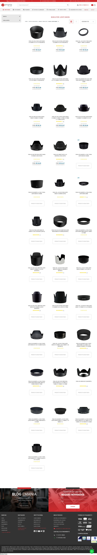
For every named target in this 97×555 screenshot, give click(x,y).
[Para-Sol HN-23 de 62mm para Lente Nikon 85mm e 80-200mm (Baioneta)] (60, 221)
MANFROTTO (4, 522)
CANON (3, 520)
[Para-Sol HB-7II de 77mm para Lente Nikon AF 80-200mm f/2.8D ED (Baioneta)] (37, 297)
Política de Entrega (59, 524)
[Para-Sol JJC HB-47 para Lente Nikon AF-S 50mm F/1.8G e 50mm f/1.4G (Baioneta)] (60, 335)
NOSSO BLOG (37, 524)
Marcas (86, 9)
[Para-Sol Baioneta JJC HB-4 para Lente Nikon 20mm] (84, 184)
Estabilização (51, 9)
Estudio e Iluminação (39, 9)
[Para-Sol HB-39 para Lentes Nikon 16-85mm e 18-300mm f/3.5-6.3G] (84, 108)
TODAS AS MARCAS (6, 532)
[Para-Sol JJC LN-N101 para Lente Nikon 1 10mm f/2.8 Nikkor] (84, 32)
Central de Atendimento (60, 518)
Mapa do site (37, 522)
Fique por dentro (24, 505)
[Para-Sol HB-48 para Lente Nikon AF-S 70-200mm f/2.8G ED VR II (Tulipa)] (60, 70)
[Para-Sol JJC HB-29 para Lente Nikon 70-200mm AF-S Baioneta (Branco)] (60, 259)
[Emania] (7, 5)
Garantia (56, 526)
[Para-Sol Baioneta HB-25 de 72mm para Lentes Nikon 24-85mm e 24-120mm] (84, 70)
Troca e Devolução (59, 522)
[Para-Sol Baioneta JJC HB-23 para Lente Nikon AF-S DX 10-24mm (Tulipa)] (37, 335)
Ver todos (7, 9)
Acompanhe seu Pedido (59, 520)
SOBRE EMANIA (37, 518)
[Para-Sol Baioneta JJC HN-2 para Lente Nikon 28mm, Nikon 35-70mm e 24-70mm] (84, 221)
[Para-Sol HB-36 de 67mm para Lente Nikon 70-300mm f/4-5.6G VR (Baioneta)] (37, 259)
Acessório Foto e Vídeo (76, 9)
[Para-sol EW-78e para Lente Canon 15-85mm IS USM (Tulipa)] (37, 146)
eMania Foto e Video (26, 21)
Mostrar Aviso (3, 554)
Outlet (92, 9)
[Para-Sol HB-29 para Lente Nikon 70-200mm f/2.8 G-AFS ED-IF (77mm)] (60, 297)
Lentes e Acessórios (33, 21)
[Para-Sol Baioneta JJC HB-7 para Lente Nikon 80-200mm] (84, 146)
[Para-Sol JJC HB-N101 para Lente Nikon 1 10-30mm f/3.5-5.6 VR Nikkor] (84, 297)
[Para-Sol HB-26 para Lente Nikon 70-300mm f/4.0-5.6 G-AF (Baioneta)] (37, 32)
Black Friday (37, 526)
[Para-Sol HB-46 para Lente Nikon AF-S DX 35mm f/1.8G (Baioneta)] (37, 70)
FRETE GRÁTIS (21, 526)
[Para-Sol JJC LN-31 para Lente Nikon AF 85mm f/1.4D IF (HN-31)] (84, 259)
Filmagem (27, 9)
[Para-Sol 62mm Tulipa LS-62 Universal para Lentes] (60, 146)
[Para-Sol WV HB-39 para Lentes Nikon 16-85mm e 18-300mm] (37, 108)
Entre (80, 5)
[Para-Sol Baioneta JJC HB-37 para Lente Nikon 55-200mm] (37, 184)
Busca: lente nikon (52, 21)
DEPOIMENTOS (37, 520)
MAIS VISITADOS (22, 518)
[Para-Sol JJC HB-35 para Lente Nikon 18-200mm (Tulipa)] (60, 184)
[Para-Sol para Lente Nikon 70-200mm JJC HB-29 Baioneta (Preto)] (37, 221)
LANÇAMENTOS (21, 520)
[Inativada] (80, 538)
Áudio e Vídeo (63, 9)
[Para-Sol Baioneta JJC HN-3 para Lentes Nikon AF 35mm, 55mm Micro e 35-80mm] (37, 410)
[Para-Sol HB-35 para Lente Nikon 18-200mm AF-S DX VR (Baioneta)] (60, 32)
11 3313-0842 (60, 535)
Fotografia (17, 9)
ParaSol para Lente (43, 21)
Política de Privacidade (40, 528)
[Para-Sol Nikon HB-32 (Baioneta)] (84, 373)
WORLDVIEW (4, 528)
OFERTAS (20, 522)
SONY (3, 518)
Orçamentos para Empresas (63, 528)
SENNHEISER (4, 530)
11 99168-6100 (61, 537)
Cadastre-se (86, 5)
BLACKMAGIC (5, 524)
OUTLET (20, 524)
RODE (3, 526)
